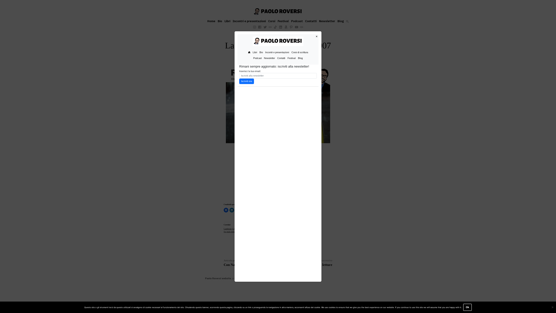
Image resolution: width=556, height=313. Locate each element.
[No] (552, 307)
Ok (467, 307)
